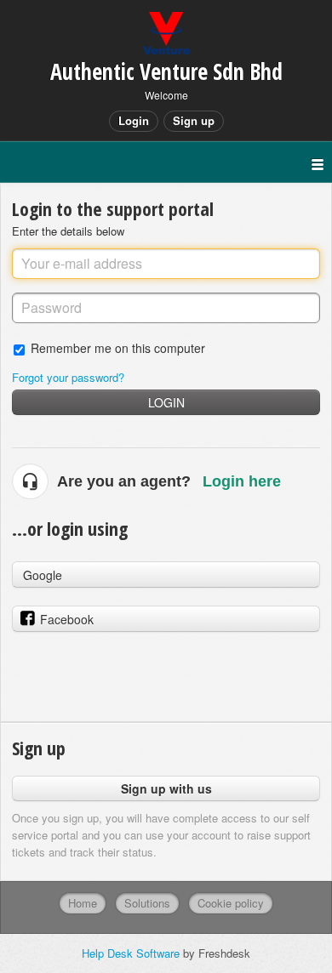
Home (82, 903)
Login (166, 402)
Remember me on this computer (118, 347)
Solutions (147, 903)
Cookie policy (230, 903)
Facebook (67, 619)
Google (42, 574)
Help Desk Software (132, 953)
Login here (242, 481)
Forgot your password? (68, 377)
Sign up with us (166, 788)
